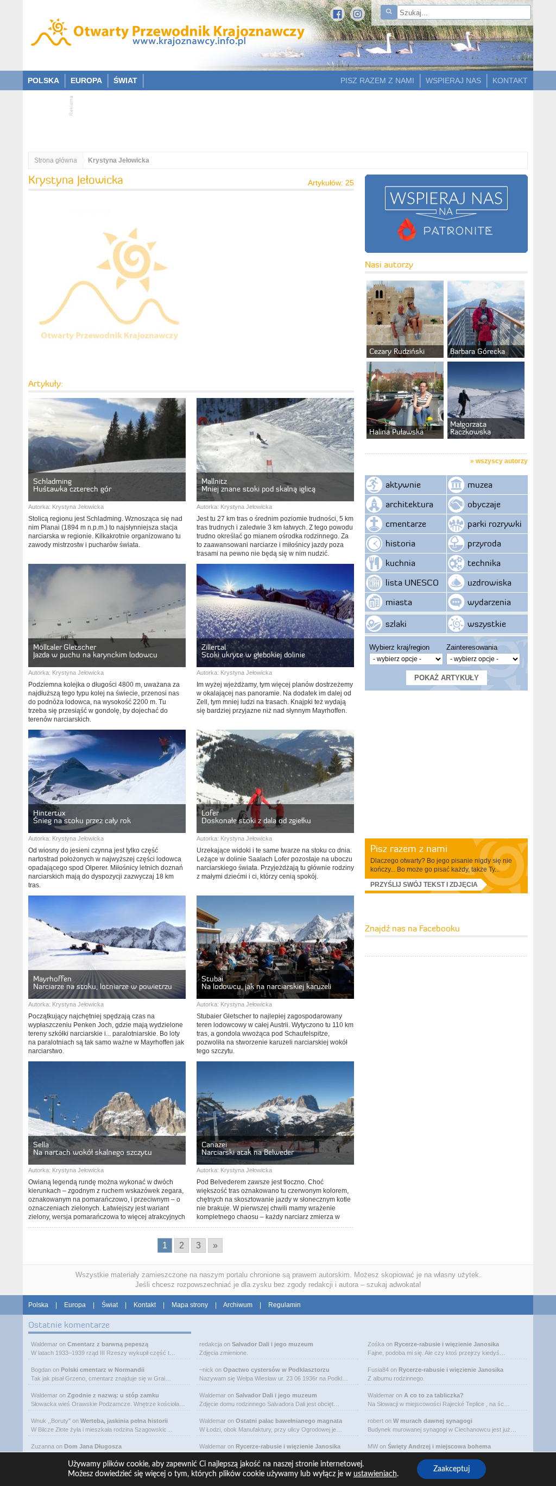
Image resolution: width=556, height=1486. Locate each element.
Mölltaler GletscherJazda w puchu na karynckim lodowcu (95, 651)
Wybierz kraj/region (399, 647)
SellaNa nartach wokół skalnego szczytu (92, 1148)
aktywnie (403, 484)
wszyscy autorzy (502, 461)
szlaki (396, 623)
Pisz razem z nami (408, 848)
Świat (110, 1305)
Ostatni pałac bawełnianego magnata (289, 1420)
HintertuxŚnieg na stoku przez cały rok (82, 816)
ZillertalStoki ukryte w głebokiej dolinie (253, 651)
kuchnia (400, 562)
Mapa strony (190, 1305)
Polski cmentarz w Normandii (102, 1369)
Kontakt (145, 1305)
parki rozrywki (494, 523)
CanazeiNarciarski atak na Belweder (247, 1148)
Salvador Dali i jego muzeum (272, 1344)
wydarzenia (489, 601)
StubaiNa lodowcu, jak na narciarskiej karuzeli (266, 982)
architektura (409, 504)
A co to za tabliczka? (434, 1395)
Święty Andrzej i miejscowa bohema (439, 1446)
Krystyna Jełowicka (78, 506)
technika (484, 562)
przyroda (484, 543)
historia (400, 543)
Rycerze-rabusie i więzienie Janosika (288, 1446)
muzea (479, 484)
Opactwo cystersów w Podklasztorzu (276, 1369)
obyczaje (484, 504)
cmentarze (406, 523)
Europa (75, 1305)
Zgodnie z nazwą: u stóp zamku (113, 1395)
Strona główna (55, 160)
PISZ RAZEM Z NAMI (377, 80)
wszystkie (486, 623)
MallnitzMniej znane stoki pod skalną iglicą (258, 485)
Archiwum (237, 1305)
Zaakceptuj (451, 1469)
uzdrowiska (489, 582)
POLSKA (43, 80)
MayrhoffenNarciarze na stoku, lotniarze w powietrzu (102, 982)
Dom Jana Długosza (93, 1446)
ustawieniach (375, 1474)
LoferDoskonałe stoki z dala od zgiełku (256, 816)
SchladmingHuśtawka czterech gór (72, 485)
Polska (38, 1305)
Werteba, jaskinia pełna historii (124, 1420)
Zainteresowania (471, 647)
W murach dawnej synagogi (432, 1420)
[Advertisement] (272, 117)
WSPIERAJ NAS (453, 80)
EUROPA (86, 80)
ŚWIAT (125, 80)
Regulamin (284, 1305)
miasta (399, 601)
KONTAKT (510, 80)
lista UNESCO (412, 582)
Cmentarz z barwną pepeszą (107, 1344)
